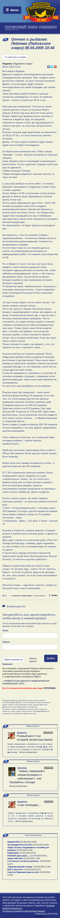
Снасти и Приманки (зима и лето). (23, 872)
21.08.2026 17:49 (31, 858)
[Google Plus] (55, 66)
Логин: (5, 630)
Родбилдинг (13, 853)
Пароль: (6, 642)
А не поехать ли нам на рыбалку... (23, 861)
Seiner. (54, 595)
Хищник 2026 (13, 842)
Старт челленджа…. (29, 805)
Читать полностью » (28, 752)
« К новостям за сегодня (15, 57)
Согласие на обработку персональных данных (23, 911)
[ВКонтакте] (48, 66)
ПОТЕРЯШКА (49, 688)
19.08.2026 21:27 (32, 869)
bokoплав (22, 768)
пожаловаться (40, 596)
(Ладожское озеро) (17, 63)
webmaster (40, 916)
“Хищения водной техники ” (20, 867)
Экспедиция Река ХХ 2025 (19, 845)
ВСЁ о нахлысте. (15, 869)
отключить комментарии (22, 596)
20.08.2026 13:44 (42, 867)
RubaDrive (22, 733)
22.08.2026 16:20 (40, 845)
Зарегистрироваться (13, 660)
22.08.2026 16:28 (28, 842)
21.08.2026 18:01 (38, 856)
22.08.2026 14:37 (27, 853)
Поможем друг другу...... (18, 856)
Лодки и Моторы (15, 858)
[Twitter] (52, 66)
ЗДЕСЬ (37, 677)
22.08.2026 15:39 (24, 850)
